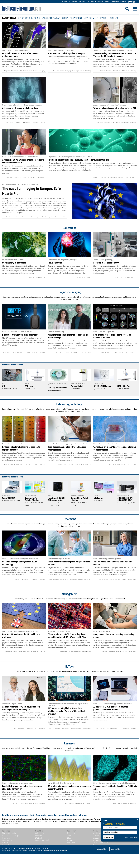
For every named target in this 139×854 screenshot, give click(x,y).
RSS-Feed (71, 842)
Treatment (76, 18)
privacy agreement (131, 837)
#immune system (123, 803)
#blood (12, 464)
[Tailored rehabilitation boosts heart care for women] (115, 543)
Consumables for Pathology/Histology (32, 499)
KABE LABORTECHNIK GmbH (34, 504)
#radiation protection (31, 352)
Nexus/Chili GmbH (9, 389)
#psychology (132, 352)
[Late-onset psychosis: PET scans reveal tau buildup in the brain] (115, 316)
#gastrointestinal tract (76, 579)
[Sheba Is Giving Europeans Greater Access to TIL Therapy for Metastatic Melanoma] (115, 35)
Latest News (9, 18)
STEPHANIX (30, 389)
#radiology (133, 122)
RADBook (90, 2)
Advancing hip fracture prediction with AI (20, 108)
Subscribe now (108, 837)
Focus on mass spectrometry (106, 262)
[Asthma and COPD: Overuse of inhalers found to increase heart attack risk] (24, 142)
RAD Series (29, 386)
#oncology (42, 579)
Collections (69, 228)
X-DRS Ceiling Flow (123, 386)
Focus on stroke (55, 262)
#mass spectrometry (130, 277)
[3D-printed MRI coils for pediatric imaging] (69, 35)
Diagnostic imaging (29, 18)
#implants (7, 71)
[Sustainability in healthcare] (24, 244)
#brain (67, 352)
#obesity (67, 464)
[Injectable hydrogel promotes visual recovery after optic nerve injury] (24, 768)
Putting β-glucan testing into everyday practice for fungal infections (79, 160)
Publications (73, 2)
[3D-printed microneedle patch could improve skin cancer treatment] (69, 768)
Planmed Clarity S (77, 386)
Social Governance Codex (102, 842)
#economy (105, 652)
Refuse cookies (101, 849)
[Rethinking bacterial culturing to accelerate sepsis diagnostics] (24, 429)
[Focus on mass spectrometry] (115, 244)
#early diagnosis (36, 217)
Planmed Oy (75, 389)
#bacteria (6, 464)
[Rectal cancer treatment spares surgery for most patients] (69, 543)
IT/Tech (104, 18)
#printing (88, 71)
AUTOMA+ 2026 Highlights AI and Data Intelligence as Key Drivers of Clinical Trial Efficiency (66, 711)
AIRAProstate (98, 498)
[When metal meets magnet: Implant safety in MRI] (115, 90)
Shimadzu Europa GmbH (126, 503)
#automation (56, 728)
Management (91, 18)
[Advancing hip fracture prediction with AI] (24, 90)
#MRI (73, 71)
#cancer (102, 71)
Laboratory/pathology (55, 18)
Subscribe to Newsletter (115, 824)
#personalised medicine (129, 728)
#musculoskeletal (16, 71)
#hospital (109, 71)
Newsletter (115, 2)
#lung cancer (24, 579)
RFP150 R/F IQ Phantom (102, 386)
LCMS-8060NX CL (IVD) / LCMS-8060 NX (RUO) (125, 499)
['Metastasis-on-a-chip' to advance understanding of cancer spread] (115, 429)
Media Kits (99, 2)
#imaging (68, 71)
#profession (22, 652)
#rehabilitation (131, 579)
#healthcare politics (48, 217)
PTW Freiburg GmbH (56, 390)
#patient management (122, 122)
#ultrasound (41, 728)
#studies (35, 71)
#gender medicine (120, 579)
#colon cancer (64, 579)
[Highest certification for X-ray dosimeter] (24, 316)
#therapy (133, 71)
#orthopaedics (27, 71)
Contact (123, 2)
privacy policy (18, 851)
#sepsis (42, 464)
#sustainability (40, 277)
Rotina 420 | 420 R (8, 498)
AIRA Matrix (98, 501)
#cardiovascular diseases (14, 177)
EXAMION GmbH (123, 389)
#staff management (32, 652)
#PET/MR (124, 352)
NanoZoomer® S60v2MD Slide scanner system (56, 499)
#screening (35, 122)
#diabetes (60, 464)
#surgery (42, 71)
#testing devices (131, 177)
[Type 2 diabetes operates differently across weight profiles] (69, 429)
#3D (54, 71)
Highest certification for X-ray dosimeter (20, 334)
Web (3, 386)
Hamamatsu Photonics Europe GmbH (57, 504)
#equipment (60, 71)
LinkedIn (70, 840)
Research (115, 18)
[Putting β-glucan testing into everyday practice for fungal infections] (93, 142)
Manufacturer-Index (42, 840)
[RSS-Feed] (134, 2)
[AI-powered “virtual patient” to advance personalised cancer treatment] (115, 688)
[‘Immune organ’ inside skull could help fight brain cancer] (115, 768)
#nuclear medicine (60, 217)
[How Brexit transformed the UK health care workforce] (24, 616)
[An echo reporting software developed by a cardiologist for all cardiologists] (24, 688)
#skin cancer (125, 71)
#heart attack (32, 177)
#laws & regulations (17, 352)
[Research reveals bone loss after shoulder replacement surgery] (24, 35)
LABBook (82, 2)
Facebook (71, 833)
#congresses (65, 728)
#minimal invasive (18, 803)
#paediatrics (80, 71)
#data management (76, 728)
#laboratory (121, 177)
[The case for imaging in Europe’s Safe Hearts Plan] (104, 201)
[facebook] (129, 2)
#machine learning (14, 122)
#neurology (28, 803)
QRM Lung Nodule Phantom (57, 388)
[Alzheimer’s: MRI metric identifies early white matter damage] (69, 316)
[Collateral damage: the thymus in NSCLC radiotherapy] (24, 543)
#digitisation (64, 652)
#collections (31, 277)
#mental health (116, 352)
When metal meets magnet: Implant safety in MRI (114, 108)
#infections (113, 177)
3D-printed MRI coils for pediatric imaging (66, 53)
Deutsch (64, 2)
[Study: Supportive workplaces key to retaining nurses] (115, 616)
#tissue (134, 464)
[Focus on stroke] (69, 244)
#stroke (88, 277)
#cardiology (20, 728)
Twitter (70, 835)
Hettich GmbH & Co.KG (11, 501)
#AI (7, 122)
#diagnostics (96, 177)
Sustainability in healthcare (14, 262)
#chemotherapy (54, 579)
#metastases (117, 71)
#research (36, 464)
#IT (35, 728)
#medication (41, 177)
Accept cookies (115, 849)
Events (106, 2)
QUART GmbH (99, 389)
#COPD (25, 177)
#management (86, 652)
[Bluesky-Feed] (131, 2)
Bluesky (70, 838)
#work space (132, 652)
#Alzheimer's (59, 352)
